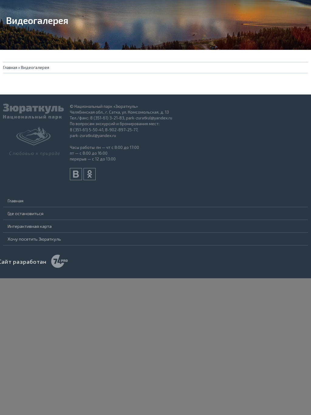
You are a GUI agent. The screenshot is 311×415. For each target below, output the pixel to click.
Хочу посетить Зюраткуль (34, 239)
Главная (15, 200)
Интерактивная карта (30, 226)
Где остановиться (25, 213)
